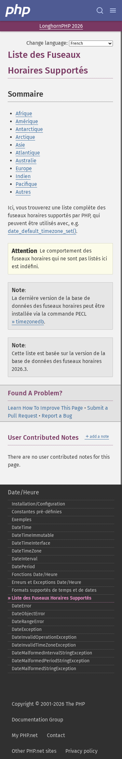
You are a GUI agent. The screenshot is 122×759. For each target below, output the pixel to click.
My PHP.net (25, 735)
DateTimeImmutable (33, 535)
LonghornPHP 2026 (61, 26)
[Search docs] (99, 10)
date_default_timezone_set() (42, 231)
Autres (23, 192)
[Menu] (112, 10)
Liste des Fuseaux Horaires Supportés (51, 598)
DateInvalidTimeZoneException (44, 645)
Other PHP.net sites (34, 751)
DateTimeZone (27, 551)
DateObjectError (28, 614)
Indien (23, 176)
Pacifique (26, 184)
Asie (20, 145)
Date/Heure (23, 492)
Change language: (47, 43)
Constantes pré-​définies (37, 512)
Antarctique (29, 129)
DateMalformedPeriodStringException (50, 661)
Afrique (24, 113)
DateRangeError (28, 621)
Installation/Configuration (38, 504)
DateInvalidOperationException (44, 637)
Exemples (22, 519)
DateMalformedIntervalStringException (52, 653)
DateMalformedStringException (44, 668)
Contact (56, 735)
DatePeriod (23, 566)
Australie (26, 160)
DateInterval (24, 559)
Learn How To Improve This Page (45, 408)
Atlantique (28, 153)
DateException (27, 629)
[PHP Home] (18, 10)
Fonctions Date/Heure (35, 574)
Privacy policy (81, 751)
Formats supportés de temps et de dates (54, 590)
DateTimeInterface (31, 543)
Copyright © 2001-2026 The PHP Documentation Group (48, 712)
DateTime (22, 527)
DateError (21, 606)
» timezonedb (28, 322)
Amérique (27, 121)
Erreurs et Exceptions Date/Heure (46, 582)
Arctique (25, 137)
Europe (24, 168)
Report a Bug (57, 416)
